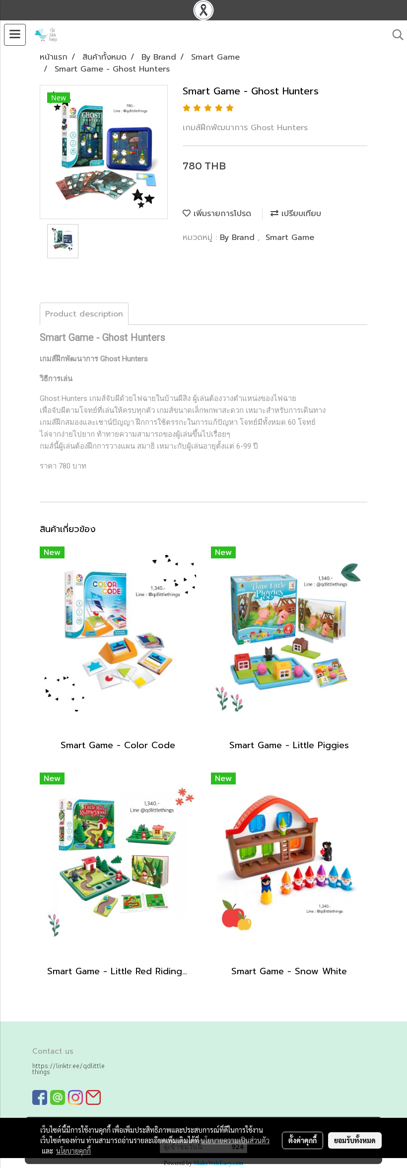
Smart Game (290, 237)
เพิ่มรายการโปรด (221, 214)
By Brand (239, 237)
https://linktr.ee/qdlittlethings (68, 1068)
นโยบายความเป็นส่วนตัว (235, 1140)
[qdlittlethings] (39, 1097)
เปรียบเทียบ (299, 214)
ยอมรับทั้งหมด (355, 1140)
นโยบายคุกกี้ (73, 1150)
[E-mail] (93, 1097)
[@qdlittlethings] (57, 1097)
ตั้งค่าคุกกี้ (302, 1140)
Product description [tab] (84, 314)
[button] (395, 34)
